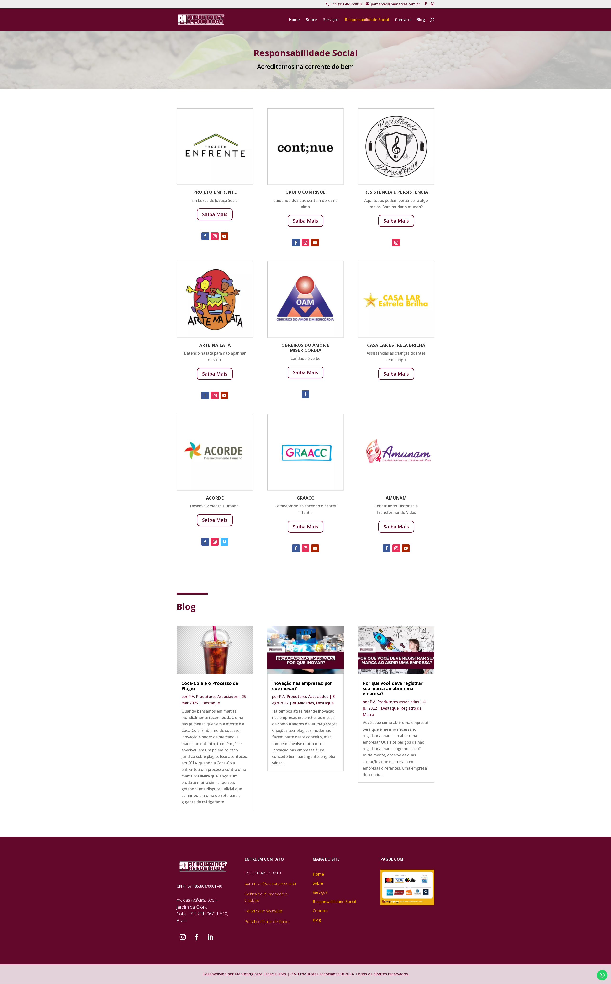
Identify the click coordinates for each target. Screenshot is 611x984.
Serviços (331, 20)
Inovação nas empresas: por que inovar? (302, 685)
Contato (403, 20)
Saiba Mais (214, 214)
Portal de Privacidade (263, 911)
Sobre (311, 20)
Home (294, 20)
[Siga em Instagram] (215, 236)
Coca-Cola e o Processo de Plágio (209, 685)
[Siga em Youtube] (224, 236)
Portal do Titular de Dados (267, 921)
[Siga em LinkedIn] (210, 937)
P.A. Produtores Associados (213, 696)
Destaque (211, 703)
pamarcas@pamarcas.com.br (271, 883)
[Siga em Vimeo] (224, 542)
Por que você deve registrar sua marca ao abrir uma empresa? (393, 688)
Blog (421, 20)
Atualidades (303, 703)
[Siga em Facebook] (205, 236)
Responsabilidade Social (367, 20)
